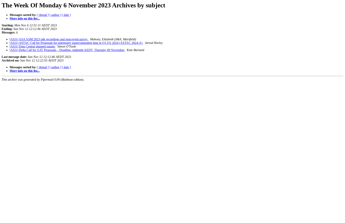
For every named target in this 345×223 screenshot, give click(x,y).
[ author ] (55, 15)
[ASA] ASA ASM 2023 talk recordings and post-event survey (49, 39)
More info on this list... (25, 18)
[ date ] (66, 15)
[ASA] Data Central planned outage (33, 46)
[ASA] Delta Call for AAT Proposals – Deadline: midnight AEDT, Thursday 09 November (67, 50)
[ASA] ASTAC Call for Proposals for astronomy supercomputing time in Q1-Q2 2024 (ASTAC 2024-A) (76, 43)
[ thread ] (43, 15)
